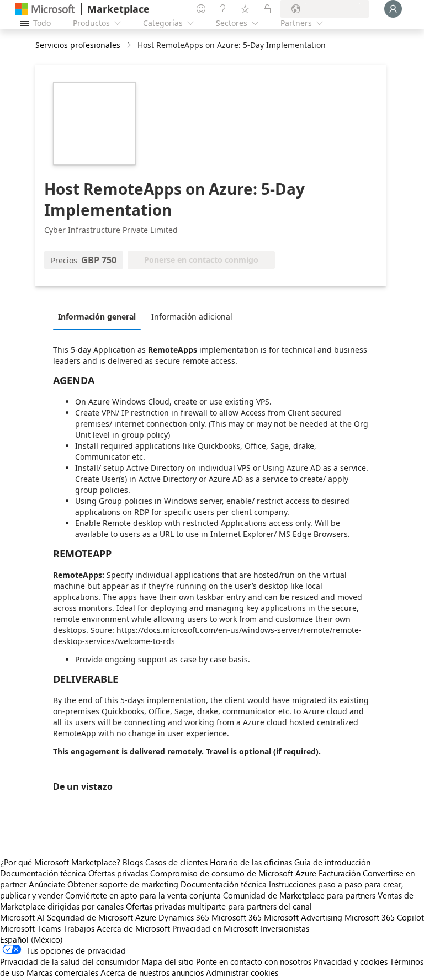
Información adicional (191, 316)
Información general (97, 316)
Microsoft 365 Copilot (384, 917)
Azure (145, 917)
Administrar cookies (242, 972)
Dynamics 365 (183, 917)
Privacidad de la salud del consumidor (69, 961)
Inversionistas (285, 928)
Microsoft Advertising (303, 917)
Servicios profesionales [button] (77, 45)
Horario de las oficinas (251, 862)
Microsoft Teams (30, 928)
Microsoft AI (22, 917)
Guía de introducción (332, 862)
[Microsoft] (45, 9)
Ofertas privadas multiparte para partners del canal (219, 906)
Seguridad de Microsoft (90, 917)
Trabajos (78, 928)
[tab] (99, 316)
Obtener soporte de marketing (122, 884)
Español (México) (31, 939)
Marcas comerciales (62, 972)
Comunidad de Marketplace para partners (299, 895)
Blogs (133, 862)
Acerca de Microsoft (133, 928)
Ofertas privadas (118, 873)
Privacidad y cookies (351, 961)
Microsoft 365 (236, 917)
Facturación (340, 873)
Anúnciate (47, 884)
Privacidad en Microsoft (215, 928)
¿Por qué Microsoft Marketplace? (60, 862)
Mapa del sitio (167, 961)
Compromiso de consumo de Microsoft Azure (234, 873)
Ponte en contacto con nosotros (253, 961)
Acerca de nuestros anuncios (152, 972)
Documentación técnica (43, 873)
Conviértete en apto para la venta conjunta (143, 895)
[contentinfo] (130, 45)
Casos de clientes (176, 862)
